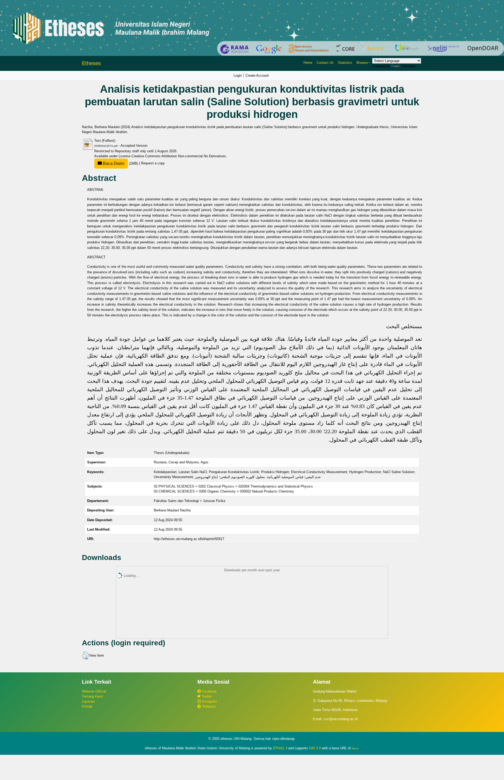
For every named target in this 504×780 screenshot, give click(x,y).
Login (238, 75)
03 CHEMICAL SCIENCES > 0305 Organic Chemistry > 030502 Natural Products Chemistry (224, 491)
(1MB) (120, 163)
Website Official (94, 691)
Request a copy (153, 163)
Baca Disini (113, 163)
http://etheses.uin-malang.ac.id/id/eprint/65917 (189, 539)
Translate (408, 66)
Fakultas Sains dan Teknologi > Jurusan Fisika (189, 501)
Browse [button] (362, 63)
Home (307, 63)
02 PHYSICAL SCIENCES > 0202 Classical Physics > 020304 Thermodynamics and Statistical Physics (233, 486)
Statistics (345, 63)
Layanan (88, 701)
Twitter (206, 696)
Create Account (257, 75)
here (355, 748)
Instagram (209, 701)
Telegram (208, 706)
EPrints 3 (280, 748)
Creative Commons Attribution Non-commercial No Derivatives (179, 156)
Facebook (209, 691)
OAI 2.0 (315, 748)
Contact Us (325, 63)
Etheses (91, 63)
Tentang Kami (92, 696)
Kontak (87, 706)
